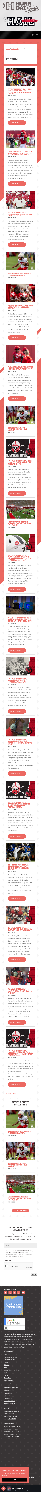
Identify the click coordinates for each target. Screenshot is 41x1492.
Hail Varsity (14, 49)
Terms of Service (8, 1380)
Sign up (34, 1274)
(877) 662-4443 (13, 1416)
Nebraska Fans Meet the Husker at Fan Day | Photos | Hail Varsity (19, 523)
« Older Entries (11, 1093)
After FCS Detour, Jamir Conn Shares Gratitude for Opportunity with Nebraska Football (20, 92)
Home (8, 49)
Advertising (7, 1365)
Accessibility (7, 1383)
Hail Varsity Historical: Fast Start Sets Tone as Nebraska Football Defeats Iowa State (20, 929)
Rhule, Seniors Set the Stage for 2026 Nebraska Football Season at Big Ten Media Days (20, 619)
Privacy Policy (7, 1378)
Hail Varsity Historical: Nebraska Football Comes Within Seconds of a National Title (20, 742)
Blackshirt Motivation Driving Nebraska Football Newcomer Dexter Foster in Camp (20, 368)
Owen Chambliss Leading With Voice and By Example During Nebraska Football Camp (20, 153)
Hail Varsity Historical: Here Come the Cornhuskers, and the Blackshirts (20, 462)
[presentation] (18, 1266)
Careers (6, 1375)
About (5, 1354)
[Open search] (33, 34)
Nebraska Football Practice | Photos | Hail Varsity (20, 274)
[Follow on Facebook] (5, 1292)
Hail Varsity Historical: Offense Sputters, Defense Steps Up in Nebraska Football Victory (19, 805)
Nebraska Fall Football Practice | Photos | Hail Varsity (18, 429)
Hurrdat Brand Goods (9, 1401)
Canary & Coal (8, 1398)
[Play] (3, 1488)
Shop (5, 1373)
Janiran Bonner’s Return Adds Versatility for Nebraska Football (20, 307)
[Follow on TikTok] (18, 1292)
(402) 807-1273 (12, 1419)
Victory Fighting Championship (12, 1370)
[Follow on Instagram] (14, 1292)
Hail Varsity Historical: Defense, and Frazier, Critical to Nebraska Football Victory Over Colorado (20, 1053)
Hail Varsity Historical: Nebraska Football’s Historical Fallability (17, 680)
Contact (6, 1362)
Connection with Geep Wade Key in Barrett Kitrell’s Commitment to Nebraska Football (19, 867)
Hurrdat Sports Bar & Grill (10, 1403)
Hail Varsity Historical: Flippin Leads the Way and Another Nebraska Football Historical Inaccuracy (19, 558)
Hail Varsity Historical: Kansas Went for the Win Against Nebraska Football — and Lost (20, 991)
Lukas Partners (8, 1396)
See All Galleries (20, 1210)
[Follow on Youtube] (23, 1292)
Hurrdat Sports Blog (9, 1360)
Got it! (14, 1480)
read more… (15, 123)
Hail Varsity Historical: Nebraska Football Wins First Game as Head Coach (20, 214)
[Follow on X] (10, 1292)
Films (5, 1367)
